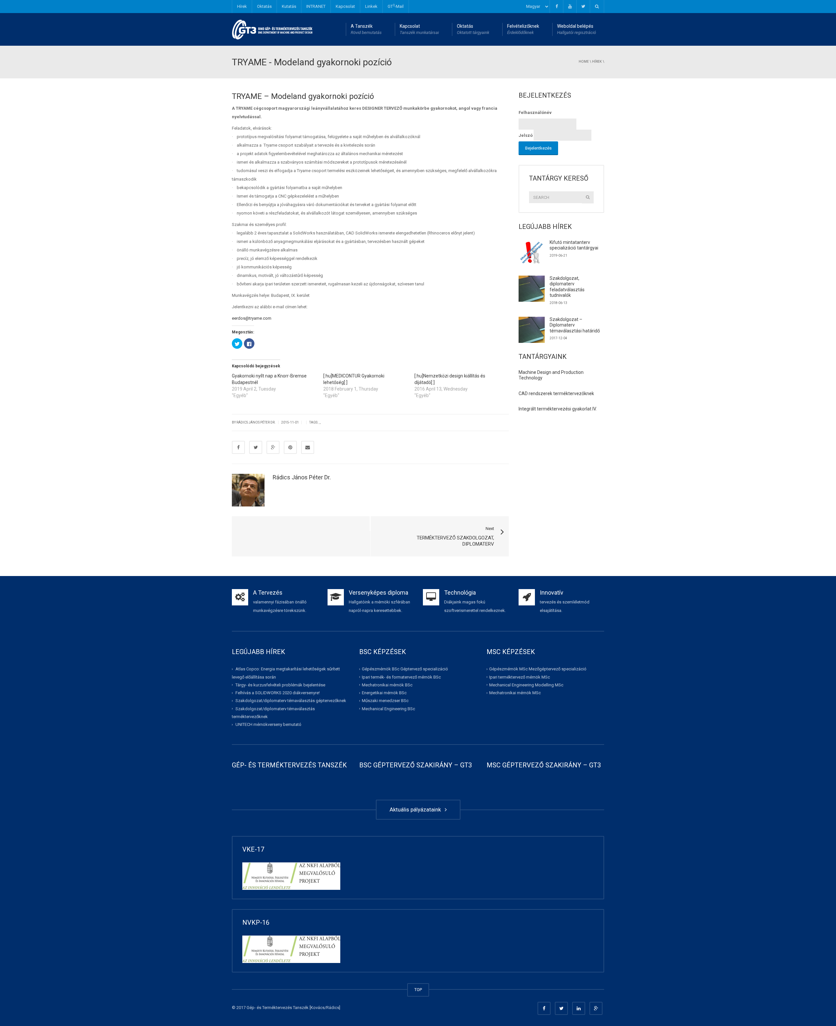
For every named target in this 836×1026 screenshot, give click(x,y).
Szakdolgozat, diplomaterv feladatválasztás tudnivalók (567, 287)
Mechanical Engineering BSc (388, 708)
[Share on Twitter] (255, 447)
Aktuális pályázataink (416, 809)
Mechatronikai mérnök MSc (515, 692)
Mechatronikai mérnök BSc (387, 684)
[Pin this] (290, 447)
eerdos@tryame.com (251, 318)
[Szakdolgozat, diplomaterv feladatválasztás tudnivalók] (532, 289)
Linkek (371, 6)
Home (584, 61)
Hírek (242, 6)
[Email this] (307, 447)
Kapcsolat (345, 6)
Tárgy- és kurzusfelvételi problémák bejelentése (280, 684)
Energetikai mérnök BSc (384, 692)
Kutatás (289, 6)
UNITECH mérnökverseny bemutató (268, 724)
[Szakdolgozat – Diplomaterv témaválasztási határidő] (532, 330)
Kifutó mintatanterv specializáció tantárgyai (574, 245)
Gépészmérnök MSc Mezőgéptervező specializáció (538, 668)
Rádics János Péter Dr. (302, 477)
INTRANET (316, 6)
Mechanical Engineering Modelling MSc (526, 684)
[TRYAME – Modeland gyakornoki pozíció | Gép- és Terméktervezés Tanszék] (272, 29)
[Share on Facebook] (238, 447)
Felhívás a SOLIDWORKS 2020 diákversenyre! (277, 692)
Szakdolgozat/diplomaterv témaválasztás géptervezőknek (290, 700)
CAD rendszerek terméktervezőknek (556, 393)
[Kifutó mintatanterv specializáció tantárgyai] (532, 253)
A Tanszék (366, 29)
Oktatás (264, 6)
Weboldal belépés (576, 29)
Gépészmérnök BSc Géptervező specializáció (405, 668)
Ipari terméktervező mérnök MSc (519, 677)
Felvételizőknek (523, 29)
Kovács (318, 1007)
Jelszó (526, 135)
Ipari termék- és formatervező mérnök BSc (401, 677)
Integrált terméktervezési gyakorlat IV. (558, 408)
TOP (418, 989)
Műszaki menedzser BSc (385, 700)
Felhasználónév (535, 112)
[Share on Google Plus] (273, 447)
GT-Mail (396, 6)
